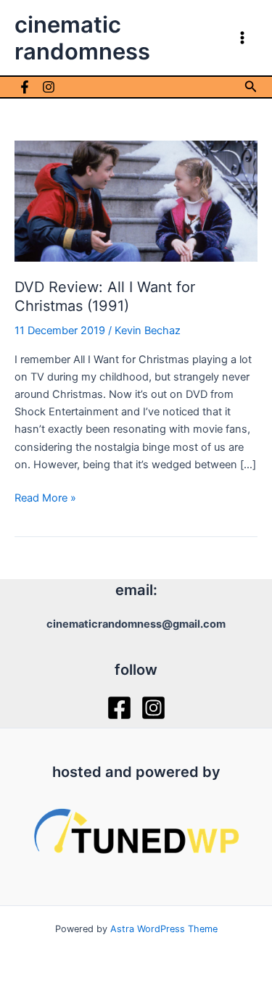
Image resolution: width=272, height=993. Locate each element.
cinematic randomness (82, 38)
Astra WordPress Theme (164, 928)
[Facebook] (25, 87)
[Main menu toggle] (242, 37)
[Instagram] (48, 87)
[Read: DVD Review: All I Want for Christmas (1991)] (136, 200)
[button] (250, 87)
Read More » (45, 499)
